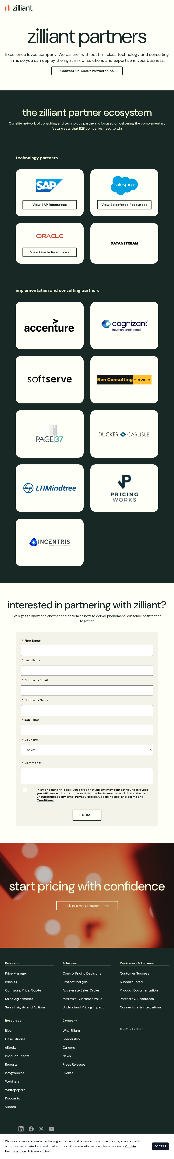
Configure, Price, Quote (23, 990)
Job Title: (30, 720)
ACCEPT (160, 1146)
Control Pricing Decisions (82, 973)
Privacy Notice (86, 797)
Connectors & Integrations (141, 1007)
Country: (30, 739)
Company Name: (35, 700)
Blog (8, 1030)
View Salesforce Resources (124, 204)
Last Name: (31, 660)
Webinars (12, 1081)
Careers (69, 1047)
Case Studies (15, 1039)
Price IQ (11, 982)
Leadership (71, 1039)
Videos (10, 1107)
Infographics (14, 1073)
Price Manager (16, 973)
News (67, 1056)
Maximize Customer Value (82, 999)
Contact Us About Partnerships (87, 71)
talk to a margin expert (83, 905)
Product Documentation (139, 990)
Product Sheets (17, 1056)
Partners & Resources (137, 999)
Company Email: (35, 680)
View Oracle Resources (49, 252)
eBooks (11, 1047)
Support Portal (131, 982)
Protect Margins (75, 982)
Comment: (31, 763)
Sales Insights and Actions (25, 1007)
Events (68, 1073)
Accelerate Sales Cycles (81, 990)
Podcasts (12, 1098)
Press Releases (74, 1064)
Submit (87, 815)
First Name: (32, 641)
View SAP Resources (49, 204)
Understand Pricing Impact (83, 1007)
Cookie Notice (109, 797)
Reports (11, 1064)
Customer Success (134, 973)
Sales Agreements (19, 999)
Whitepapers (15, 1090)
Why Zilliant (71, 1030)
